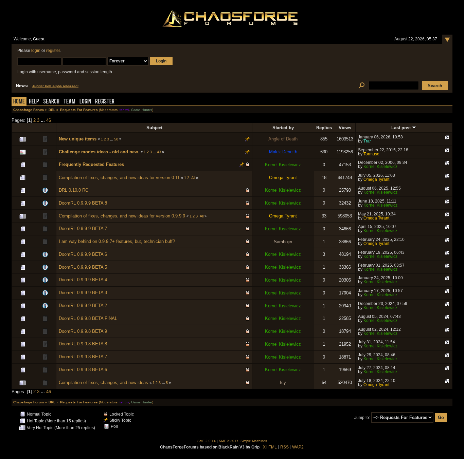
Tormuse (371, 154)
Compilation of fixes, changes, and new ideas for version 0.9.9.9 (122, 215)
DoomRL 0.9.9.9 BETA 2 (83, 305)
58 (116, 139)
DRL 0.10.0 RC (73, 190)
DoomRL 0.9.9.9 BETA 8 (83, 203)
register (53, 51)
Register (104, 101)
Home (19, 101)
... (43, 120)
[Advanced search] (361, 85)
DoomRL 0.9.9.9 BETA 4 (83, 279)
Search (51, 101)
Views (345, 127)
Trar (367, 141)
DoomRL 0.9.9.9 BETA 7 (83, 228)
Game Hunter (141, 110)
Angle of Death (283, 138)
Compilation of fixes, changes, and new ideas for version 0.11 (119, 177)
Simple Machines (253, 441)
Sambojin (283, 241)
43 (159, 152)
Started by (283, 127)
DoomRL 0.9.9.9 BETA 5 (83, 267)
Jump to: (362, 418)
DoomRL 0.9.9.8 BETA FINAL (88, 318)
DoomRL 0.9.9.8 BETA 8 (83, 343)
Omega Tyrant (283, 177)
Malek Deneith (283, 151)
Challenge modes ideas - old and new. (99, 151)
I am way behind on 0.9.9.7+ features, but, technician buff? (117, 241)
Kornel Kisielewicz (283, 164)
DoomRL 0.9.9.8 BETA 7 (83, 356)
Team (69, 101)
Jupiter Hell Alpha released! (55, 86)
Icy (283, 382)
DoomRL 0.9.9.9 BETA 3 (83, 292)
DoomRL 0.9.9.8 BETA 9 (83, 331)
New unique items (77, 138)
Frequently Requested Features (91, 164)
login (35, 51)
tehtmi (124, 110)
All (193, 178)
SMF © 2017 (228, 441)
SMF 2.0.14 (206, 441)
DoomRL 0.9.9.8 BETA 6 (83, 369)
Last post (401, 127)
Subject (154, 127)
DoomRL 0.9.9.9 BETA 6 (83, 254)
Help (34, 101)
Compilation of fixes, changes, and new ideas (103, 382)
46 (48, 120)
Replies (324, 127)
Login (85, 101)
